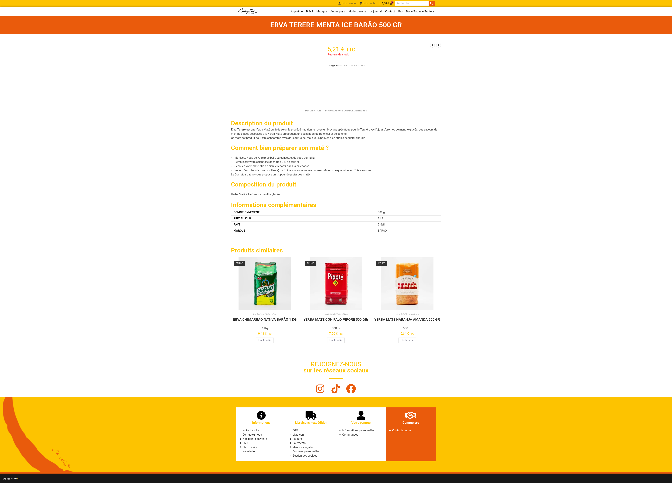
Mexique (321, 11)
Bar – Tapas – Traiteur (420, 11)
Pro (400, 11)
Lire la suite (264, 340)
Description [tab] (313, 110)
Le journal (375, 11)
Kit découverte (357, 11)
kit (277, 174)
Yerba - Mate (360, 65)
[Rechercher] (432, 3)
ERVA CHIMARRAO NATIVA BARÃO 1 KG (265, 319)
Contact (390, 11)
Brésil (309, 11)
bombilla (309, 157)
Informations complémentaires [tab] (346, 110)
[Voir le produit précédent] (432, 45)
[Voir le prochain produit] (438, 45)
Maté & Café (346, 65)
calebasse (283, 157)
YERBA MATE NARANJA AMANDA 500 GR (407, 319)
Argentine (297, 11)
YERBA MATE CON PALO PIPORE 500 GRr (335, 319)
